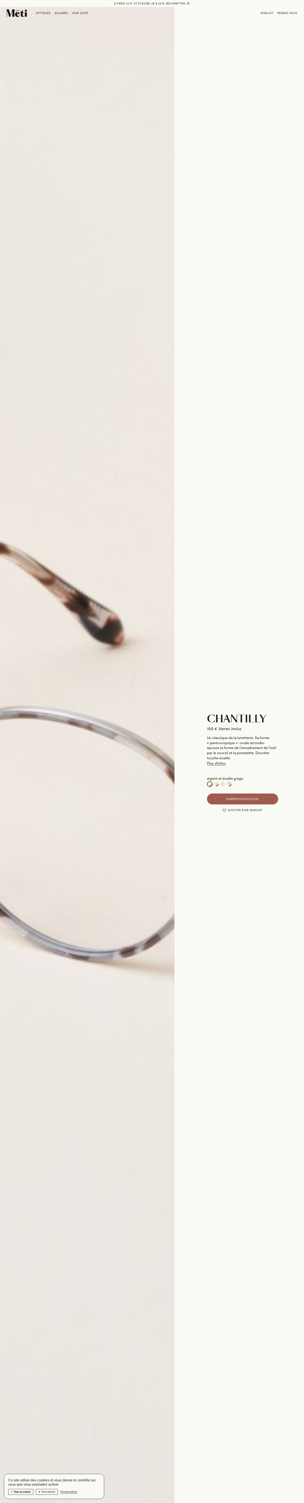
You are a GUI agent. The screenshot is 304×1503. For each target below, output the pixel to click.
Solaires (61, 13)
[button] (243, 810)
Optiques (43, 13)
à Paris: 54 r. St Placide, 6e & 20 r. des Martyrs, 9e (152, 3)
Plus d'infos (216, 763)
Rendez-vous (287, 13)
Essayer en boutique (242, 798)
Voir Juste (80, 13)
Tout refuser (48, 1491)
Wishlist (267, 13)
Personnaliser (68, 1491)
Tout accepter (22, 1491)
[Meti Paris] (17, 13)
